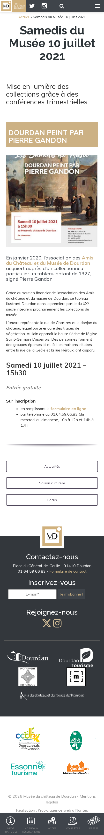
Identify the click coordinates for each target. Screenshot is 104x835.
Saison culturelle (52, 483)
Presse (93, 828)
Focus (52, 500)
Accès (52, 828)
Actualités (52, 466)
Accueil (24, 17)
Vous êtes (73, 828)
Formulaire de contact (68, 571)
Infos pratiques (10, 830)
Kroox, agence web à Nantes (63, 810)
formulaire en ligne (68, 408)
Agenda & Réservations (31, 830)
